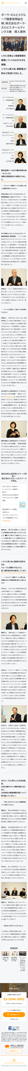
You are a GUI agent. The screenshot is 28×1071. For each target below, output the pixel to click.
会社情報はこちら (14, 1051)
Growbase (6, 521)
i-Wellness (9, 397)
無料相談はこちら (15, 1014)
